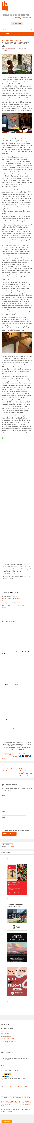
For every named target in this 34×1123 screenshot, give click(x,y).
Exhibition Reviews (25, 1096)
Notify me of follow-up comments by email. (17, 830)
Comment (5, 795)
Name (3, 811)
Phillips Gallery (12, 1101)
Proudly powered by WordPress (10, 1109)
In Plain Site (20, 1099)
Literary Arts (20, 1097)
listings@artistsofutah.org (7, 1038)
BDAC (20, 1102)
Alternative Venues (7, 40)
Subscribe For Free (17, 23)
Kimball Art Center (8, 1104)
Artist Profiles (11, 1099)
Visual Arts (17, 40)
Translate (12, 846)
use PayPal (5, 603)
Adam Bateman (6, 77)
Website (4, 824)
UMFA (15, 1102)
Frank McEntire (27, 1102)
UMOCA (20, 1101)
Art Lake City (29, 1099)
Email (3, 817)
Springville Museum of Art (23, 1104)
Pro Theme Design (8, 1111)
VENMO (4, 598)
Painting (11, 1097)
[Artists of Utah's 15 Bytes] (17, 5)
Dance (3, 1099)
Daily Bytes (4, 1097)
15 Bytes (27, 1097)
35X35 (2, 1105)
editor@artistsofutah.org (7, 1043)
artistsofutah (17, 598)
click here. (9, 1059)
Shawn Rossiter (8, 48)
